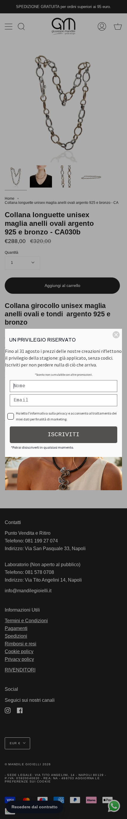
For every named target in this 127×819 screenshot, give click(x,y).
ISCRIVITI (63, 434)
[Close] (116, 334)
